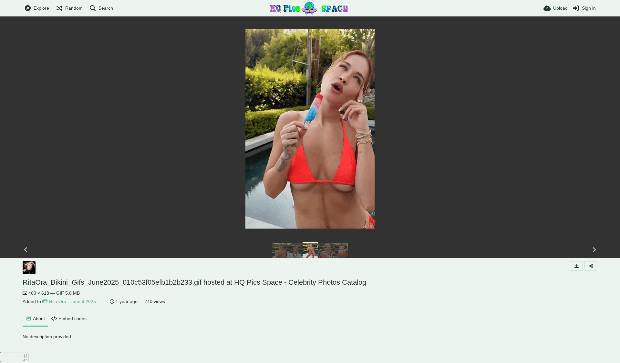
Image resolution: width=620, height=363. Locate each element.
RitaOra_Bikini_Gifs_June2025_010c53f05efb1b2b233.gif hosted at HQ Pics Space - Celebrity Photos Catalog (194, 282)
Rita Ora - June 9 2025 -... (76, 301)
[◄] (25, 249)
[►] (594, 249)
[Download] (576, 266)
